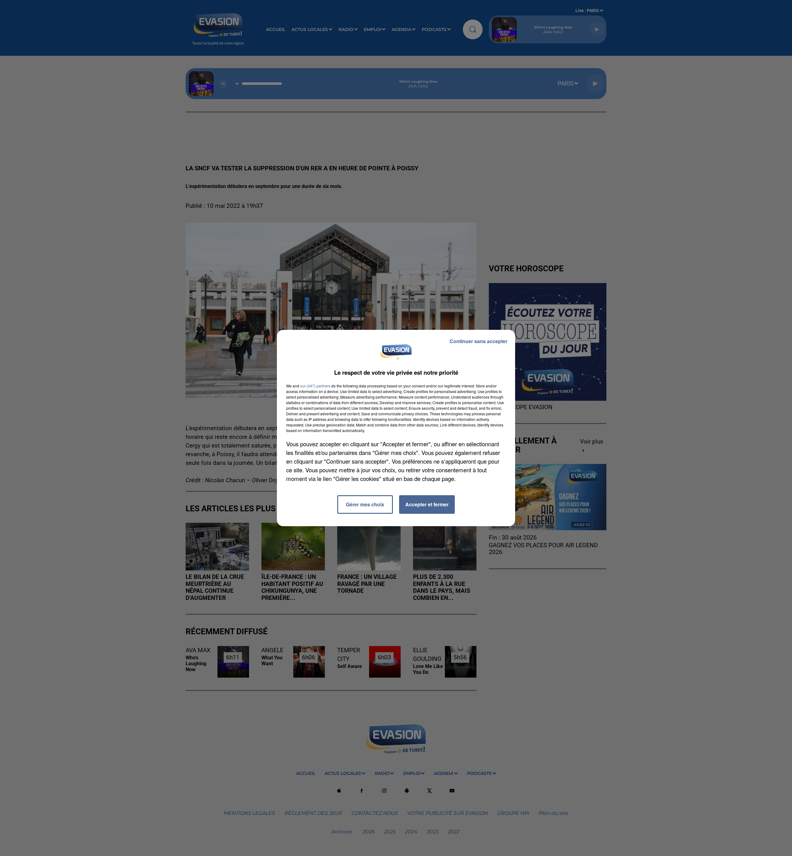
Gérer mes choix (365, 504)
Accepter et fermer (427, 504)
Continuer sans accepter (478, 341)
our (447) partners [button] (315, 385)
